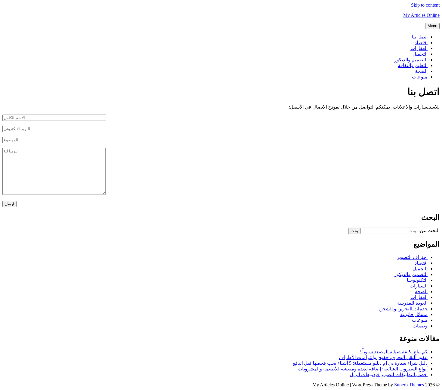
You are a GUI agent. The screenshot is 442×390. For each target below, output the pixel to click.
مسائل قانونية (414, 314)
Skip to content (425, 5)
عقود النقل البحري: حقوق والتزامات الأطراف (383, 357)
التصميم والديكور (411, 59)
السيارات (419, 285)
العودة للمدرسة (412, 303)
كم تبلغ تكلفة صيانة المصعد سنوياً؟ (394, 351)
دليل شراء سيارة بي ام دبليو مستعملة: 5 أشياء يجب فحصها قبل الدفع (360, 363)
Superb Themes (409, 384)
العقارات (419, 48)
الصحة (421, 71)
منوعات (420, 76)
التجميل (420, 54)
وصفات (420, 325)
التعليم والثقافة (413, 65)
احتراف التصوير (412, 257)
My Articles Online (421, 15)
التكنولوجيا (417, 280)
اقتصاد (421, 42)
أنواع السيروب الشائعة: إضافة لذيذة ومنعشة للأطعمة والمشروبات (363, 368)
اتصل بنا (420, 36)
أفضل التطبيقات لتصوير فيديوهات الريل (389, 374)
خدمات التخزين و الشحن (403, 308)
